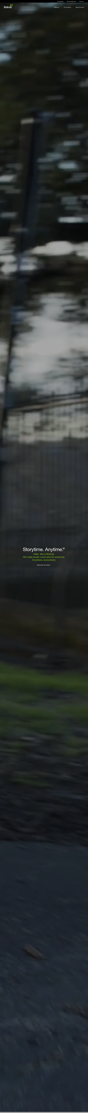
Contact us (81, 1)
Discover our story (43, 565)
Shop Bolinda (60, 1)
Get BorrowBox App (71, 1)
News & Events (80, 7)
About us (56, 7)
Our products (67, 7)
